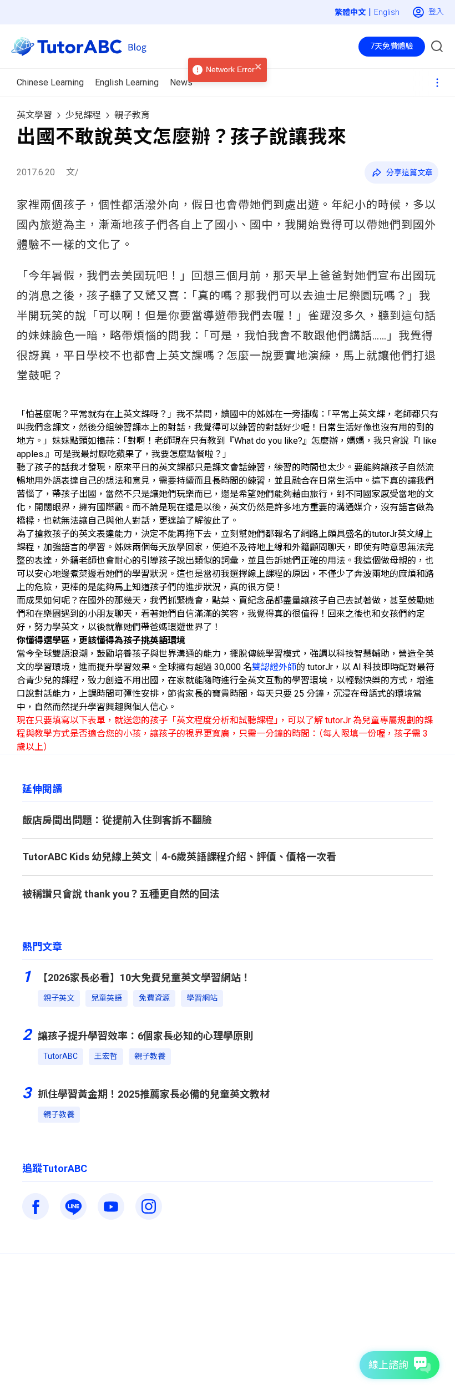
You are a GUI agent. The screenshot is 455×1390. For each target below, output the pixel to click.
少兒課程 (83, 115)
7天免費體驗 (391, 46)
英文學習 (34, 115)
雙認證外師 (274, 667)
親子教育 (132, 115)
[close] (258, 67)
